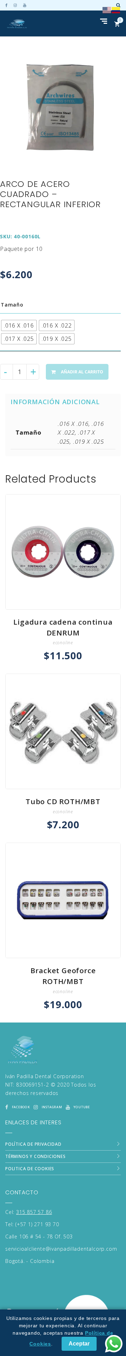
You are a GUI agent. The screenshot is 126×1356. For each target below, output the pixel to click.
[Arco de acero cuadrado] (60, 107)
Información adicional (55, 401)
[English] (107, 9)
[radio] (18, 325)
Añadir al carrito (82, 372)
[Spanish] (116, 9)
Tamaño (12, 304)
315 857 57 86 (34, 1212)
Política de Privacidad (33, 1144)
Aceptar (79, 1344)
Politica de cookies (29, 1169)
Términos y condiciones (35, 1156)
